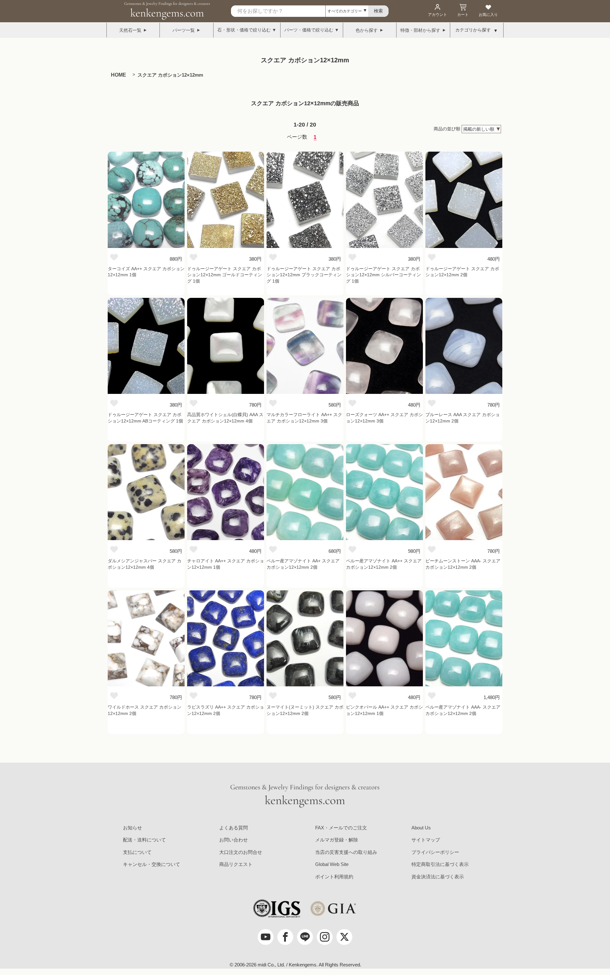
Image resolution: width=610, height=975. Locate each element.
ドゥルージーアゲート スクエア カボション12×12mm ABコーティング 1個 (145, 417)
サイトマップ (425, 839)
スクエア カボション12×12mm (170, 75)
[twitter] (344, 937)
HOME (118, 75)
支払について (137, 852)
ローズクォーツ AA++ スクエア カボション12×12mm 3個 (384, 417)
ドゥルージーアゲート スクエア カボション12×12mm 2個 (462, 272)
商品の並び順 (447, 128)
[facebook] (285, 937)
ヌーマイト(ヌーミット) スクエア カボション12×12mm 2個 (305, 710)
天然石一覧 (130, 30)
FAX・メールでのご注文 (341, 827)
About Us (421, 827)
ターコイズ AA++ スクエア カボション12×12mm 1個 (146, 272)
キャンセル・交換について (151, 864)
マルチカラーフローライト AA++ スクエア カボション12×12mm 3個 (304, 417)
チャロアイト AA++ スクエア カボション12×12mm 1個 (225, 564)
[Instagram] (325, 937)
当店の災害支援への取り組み (346, 852)
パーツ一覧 (184, 30)
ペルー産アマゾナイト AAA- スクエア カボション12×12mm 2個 (462, 710)
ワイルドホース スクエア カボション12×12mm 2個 (144, 710)
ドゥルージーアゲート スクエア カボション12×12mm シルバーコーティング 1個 (383, 275)
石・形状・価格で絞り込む (244, 29)
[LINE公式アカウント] (305, 937)
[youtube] (266, 937)
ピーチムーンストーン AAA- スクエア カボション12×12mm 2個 (462, 564)
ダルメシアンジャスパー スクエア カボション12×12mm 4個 (144, 564)
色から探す (367, 30)
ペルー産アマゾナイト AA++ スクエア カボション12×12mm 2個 (384, 564)
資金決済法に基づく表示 (437, 876)
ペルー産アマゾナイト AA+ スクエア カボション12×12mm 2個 (303, 564)
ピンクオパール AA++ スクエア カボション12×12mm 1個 (384, 710)
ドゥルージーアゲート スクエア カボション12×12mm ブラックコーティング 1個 (304, 275)
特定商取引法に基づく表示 (440, 864)
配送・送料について (144, 839)
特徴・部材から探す (420, 30)
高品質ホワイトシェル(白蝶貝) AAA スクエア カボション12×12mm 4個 (225, 417)
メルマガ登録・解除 (336, 839)
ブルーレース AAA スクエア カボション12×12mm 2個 (462, 417)
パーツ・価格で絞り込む (308, 29)
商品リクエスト (236, 864)
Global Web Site (332, 864)
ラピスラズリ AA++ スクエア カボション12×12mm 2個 (225, 710)
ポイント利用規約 (334, 876)
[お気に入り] (114, 257)
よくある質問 (233, 827)
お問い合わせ (233, 839)
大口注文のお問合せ (240, 852)
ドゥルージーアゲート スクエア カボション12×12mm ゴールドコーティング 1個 (224, 275)
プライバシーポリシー (435, 852)
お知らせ (132, 827)
